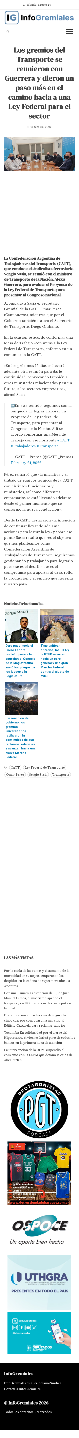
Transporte (60, 774)
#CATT (63, 440)
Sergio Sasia (38, 774)
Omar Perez (15, 774)
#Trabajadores (23, 446)
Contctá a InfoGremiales (22, 1389)
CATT (15, 767)
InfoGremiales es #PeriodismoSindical (33, 1383)
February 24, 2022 (26, 463)
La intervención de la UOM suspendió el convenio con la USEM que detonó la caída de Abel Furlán (38, 1055)
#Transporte (48, 446)
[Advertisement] (39, 214)
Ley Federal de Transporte (45, 767)
